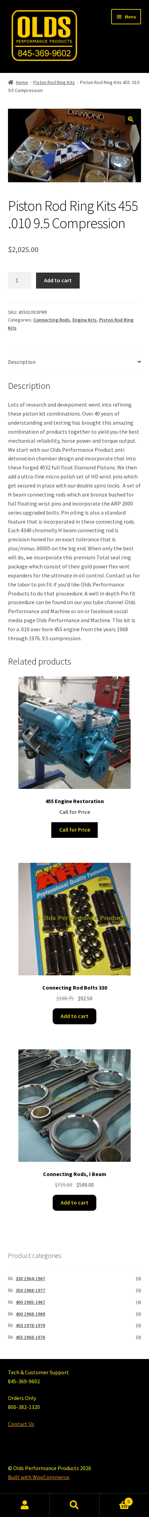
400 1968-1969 (30, 1314)
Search (74, 1505)
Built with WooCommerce (38, 1477)
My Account (25, 1505)
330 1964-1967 (30, 1278)
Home (22, 82)
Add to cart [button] (74, 1015)
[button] (130, 119)
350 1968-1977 (30, 1290)
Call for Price (74, 829)
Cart (114, 1499)
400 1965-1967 (30, 1302)
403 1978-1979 (30, 1325)
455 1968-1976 (30, 1337)
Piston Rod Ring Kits (54, 82)
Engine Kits (84, 320)
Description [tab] (22, 361)
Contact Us (21, 1423)
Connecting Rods (51, 320)
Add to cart (58, 280)
